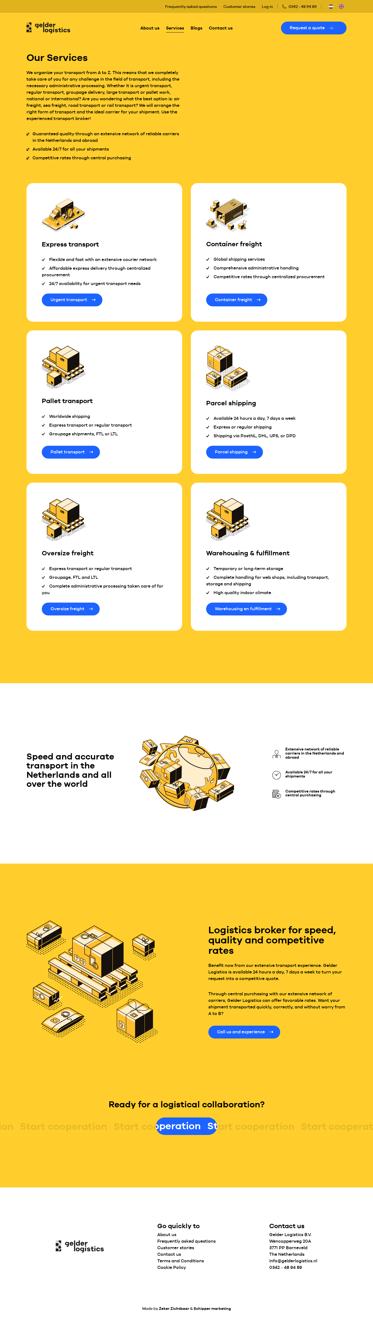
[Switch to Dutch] (331, 6)
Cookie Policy (171, 1267)
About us (149, 28)
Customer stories (239, 6)
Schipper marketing (212, 1309)
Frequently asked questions (191, 6)
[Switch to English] (341, 6)
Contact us (221, 28)
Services (175, 28)
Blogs (196, 28)
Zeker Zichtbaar (174, 1309)
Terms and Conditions (180, 1261)
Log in (267, 6)
